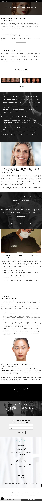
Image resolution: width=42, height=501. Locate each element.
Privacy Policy (34, 483)
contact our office (5, 188)
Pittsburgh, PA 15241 (21, 450)
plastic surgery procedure (31, 187)
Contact (21, 395)
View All (21, 223)
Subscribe (21, 432)
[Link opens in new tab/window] (18, 477)
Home (10, 10)
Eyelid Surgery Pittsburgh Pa (25, 10)
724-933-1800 (4, 1)
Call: (21, 454)
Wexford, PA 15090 (21, 462)
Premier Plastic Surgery (7, 175)
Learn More (21, 86)
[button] (2, 498)
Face (15, 10)
